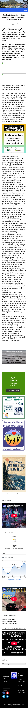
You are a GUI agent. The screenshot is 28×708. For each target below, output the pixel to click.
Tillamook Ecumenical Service (9, 623)
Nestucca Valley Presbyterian (9, 621)
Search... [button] (5, 690)
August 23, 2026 (21, 681)
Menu (25, 10)
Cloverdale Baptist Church (8, 619)
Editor (14, 24)
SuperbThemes (15, 705)
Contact (5, 681)
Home (4, 673)
